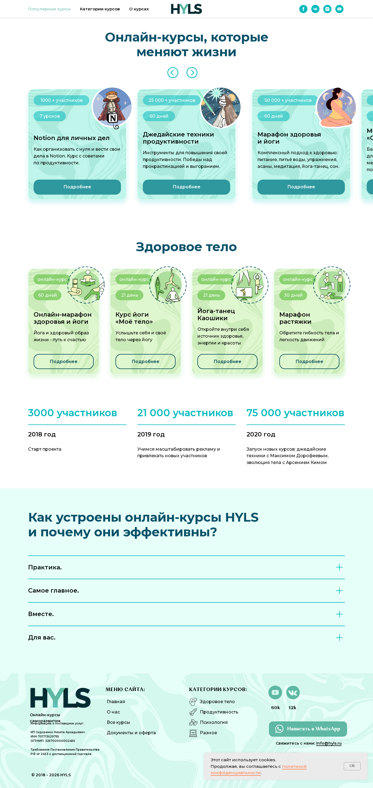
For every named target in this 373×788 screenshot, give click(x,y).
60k (275, 708)
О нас (113, 712)
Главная (116, 701)
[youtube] (339, 9)
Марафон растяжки (295, 318)
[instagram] (327, 9)
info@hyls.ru (329, 743)
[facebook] (303, 9)
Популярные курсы (49, 8)
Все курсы (118, 722)
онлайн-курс (298, 279)
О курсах (139, 8)
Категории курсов (100, 8)
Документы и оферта (131, 732)
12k (293, 708)
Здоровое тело (217, 701)
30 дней (293, 295)
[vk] (315, 9)
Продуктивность (219, 712)
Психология (214, 722)
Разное (208, 732)
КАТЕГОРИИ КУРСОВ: (218, 689)
